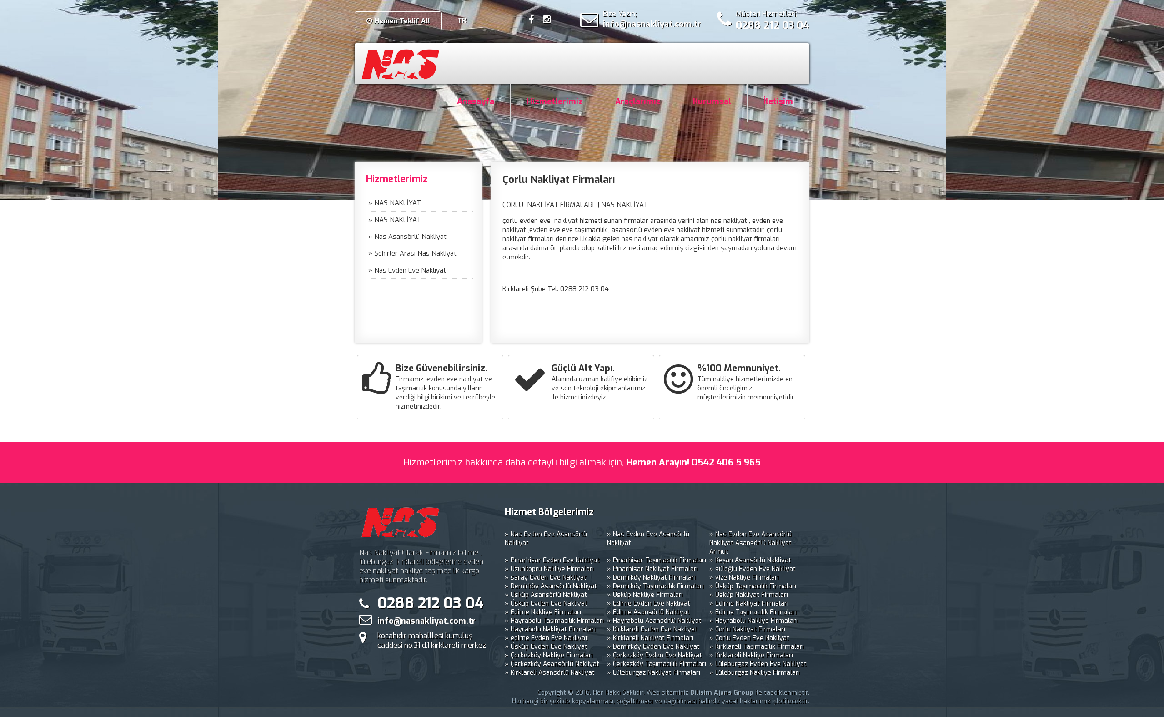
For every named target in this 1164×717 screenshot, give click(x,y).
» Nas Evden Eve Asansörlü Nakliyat (546, 538)
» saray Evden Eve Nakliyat (546, 577)
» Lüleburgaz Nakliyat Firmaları (653, 672)
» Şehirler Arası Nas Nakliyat (412, 253)
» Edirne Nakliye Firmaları (543, 612)
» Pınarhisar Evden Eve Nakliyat (552, 560)
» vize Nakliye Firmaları (744, 577)
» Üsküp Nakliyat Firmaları (748, 595)
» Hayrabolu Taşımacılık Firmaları (554, 620)
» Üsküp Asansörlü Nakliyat (546, 595)
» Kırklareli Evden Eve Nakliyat (652, 629)
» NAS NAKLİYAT (394, 202)
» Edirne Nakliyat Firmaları (748, 603)
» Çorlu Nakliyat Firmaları (747, 629)
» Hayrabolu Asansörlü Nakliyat (654, 620)
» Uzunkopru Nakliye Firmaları (549, 569)
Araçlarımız (638, 101)
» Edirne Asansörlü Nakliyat (648, 612)
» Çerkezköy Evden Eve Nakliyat (654, 655)
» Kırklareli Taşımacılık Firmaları (756, 646)
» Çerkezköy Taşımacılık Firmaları (656, 664)
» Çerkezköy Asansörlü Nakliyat (552, 664)
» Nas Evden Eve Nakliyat (407, 270)
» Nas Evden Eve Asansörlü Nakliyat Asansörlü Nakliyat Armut (750, 543)
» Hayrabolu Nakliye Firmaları (753, 620)
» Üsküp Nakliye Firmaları (645, 595)
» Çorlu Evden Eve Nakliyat (749, 638)
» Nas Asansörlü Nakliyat (407, 236)
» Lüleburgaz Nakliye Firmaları (754, 672)
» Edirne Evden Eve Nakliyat (648, 603)
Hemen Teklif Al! (401, 20)
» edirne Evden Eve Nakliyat (546, 638)
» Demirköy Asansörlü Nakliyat (551, 586)
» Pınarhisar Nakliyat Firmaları (652, 569)
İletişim (778, 101)
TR (462, 20)
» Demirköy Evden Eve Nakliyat (653, 646)
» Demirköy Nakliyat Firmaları (651, 577)
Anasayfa (475, 101)
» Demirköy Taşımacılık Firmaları (655, 586)
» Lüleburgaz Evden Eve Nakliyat (758, 664)
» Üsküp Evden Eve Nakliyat (546, 603)
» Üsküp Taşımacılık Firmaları (752, 586)
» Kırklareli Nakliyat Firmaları (650, 638)
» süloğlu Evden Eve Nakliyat (752, 569)
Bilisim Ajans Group (721, 692)
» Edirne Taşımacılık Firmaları (753, 612)
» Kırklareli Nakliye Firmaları (751, 655)
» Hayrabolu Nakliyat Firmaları (550, 629)
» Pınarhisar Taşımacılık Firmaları (656, 560)
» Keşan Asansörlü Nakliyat (750, 560)
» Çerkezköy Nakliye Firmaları (549, 655)
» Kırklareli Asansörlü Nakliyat (550, 672)
